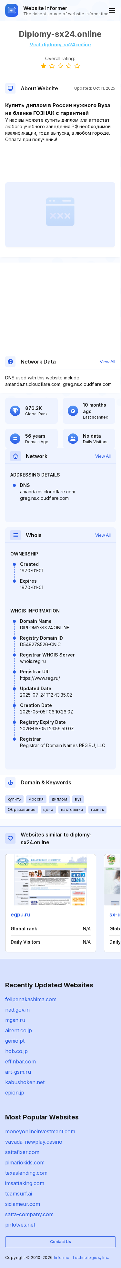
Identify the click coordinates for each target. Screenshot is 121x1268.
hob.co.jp (16, 1051)
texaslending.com (26, 1173)
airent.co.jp (18, 1030)
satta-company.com (29, 1214)
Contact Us (60, 1241)
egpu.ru (20, 914)
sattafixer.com (22, 1152)
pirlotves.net (20, 1224)
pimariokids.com (25, 1162)
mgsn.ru (15, 1020)
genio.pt (15, 1041)
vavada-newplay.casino (33, 1142)
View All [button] (107, 361)
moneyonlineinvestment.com (40, 1131)
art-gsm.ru (18, 1072)
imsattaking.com (24, 1183)
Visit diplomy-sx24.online (60, 44)
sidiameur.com (22, 1204)
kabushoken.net (25, 1082)
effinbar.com (20, 1061)
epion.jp (14, 1092)
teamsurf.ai (18, 1193)
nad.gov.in (17, 1009)
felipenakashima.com (30, 999)
